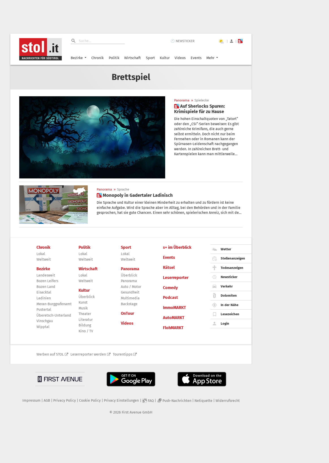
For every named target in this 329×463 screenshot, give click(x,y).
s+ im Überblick (177, 247)
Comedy (170, 287)
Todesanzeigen (232, 268)
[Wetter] (221, 41)
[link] (208, 108)
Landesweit (45, 275)
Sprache (123, 189)
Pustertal (43, 309)
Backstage (129, 304)
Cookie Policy (90, 400)
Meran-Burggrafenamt (54, 304)
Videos (180, 58)
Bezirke (77, 58)
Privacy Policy (64, 400)
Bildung (85, 325)
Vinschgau (44, 321)
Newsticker (229, 277)
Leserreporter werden (88, 354)
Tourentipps (122, 354)
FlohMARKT (173, 328)
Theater (85, 314)
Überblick (87, 297)
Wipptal (42, 327)
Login (225, 324)
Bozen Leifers (47, 281)
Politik (114, 58)
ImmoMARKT (174, 307)
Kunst (83, 302)
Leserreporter (175, 277)
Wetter (226, 249)
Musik (83, 308)
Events (196, 58)
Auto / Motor (131, 287)
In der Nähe (229, 305)
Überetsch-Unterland (53, 315)
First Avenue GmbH (137, 412)
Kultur (165, 58)
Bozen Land (45, 287)
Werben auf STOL (50, 354)
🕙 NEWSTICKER (182, 41)
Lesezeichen (230, 314)
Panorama (181, 100)
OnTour (127, 313)
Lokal (40, 254)
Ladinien (43, 298)
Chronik (97, 58)
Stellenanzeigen (233, 258)
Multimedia (130, 298)
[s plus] (240, 41)
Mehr (210, 58)
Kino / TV (86, 331)
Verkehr (227, 286)
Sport (150, 58)
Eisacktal (43, 292)
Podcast (170, 297)
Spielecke (201, 100)
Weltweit (43, 259)
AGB (47, 400)
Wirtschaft (132, 58)
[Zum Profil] (231, 41)
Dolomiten (229, 296)
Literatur (86, 319)
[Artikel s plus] (92, 137)
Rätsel (169, 267)
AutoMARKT (173, 317)
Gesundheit (130, 292)
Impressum (31, 400)
